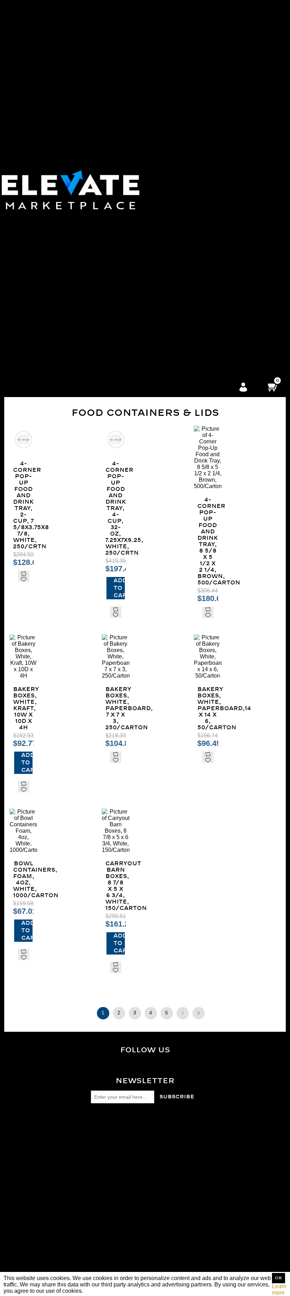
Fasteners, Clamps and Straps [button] (188, 304)
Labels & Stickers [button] (188, 222)
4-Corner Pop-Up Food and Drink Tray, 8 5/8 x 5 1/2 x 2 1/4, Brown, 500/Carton (207, 541)
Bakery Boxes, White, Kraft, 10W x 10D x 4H (23, 708)
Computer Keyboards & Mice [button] (188, 215)
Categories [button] (188, 5)
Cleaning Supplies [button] (188, 94)
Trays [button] (188, 49)
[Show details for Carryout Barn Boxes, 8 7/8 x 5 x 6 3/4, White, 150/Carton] (115, 831)
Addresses (94, 1242)
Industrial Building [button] (188, 355)
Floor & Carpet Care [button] (188, 88)
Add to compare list (23, 573)
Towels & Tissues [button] (188, 113)
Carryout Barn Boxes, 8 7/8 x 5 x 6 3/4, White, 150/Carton (115, 885)
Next (182, 1013)
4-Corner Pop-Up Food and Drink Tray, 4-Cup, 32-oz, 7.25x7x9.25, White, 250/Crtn (115, 508)
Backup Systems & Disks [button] (188, 260)
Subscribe (177, 1097)
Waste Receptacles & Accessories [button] (188, 81)
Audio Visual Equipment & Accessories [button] (188, 253)
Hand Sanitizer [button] (188, 375)
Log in (243, 387)
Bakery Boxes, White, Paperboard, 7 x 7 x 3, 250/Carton (115, 708)
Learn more (279, 1289)
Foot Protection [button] (188, 183)
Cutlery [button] (188, 43)
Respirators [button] (188, 177)
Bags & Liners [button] (188, 75)
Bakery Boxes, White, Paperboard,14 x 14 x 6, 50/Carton (207, 708)
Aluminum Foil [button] (188, 30)
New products (98, 1203)
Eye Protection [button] (188, 196)
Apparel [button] (188, 164)
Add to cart (119, 588)
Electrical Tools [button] (188, 298)
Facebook (151, 1062)
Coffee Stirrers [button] (188, 62)
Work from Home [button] (188, 324)
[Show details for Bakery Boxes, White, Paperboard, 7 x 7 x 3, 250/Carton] (115, 656)
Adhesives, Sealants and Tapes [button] (188, 279)
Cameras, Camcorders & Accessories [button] (188, 247)
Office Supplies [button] (188, 209)
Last (198, 1013)
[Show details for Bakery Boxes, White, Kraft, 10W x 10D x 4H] (23, 656)
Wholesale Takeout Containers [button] (188, 18)
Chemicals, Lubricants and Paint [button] (188, 285)
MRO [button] (188, 266)
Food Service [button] (188, 11)
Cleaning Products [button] (188, 100)
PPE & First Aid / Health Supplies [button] (188, 171)
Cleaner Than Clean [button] (188, 158)
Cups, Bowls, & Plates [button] (188, 37)
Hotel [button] (188, 362)
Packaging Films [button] (188, 132)
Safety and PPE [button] (188, 151)
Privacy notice (99, 1139)
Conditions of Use (103, 1146)
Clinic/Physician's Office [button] (188, 343)
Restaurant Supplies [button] (188, 368)
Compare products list (108, 1197)
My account (95, 1229)
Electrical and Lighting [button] (188, 292)
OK (278, 1278)
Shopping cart (98, 1248)
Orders (89, 1235)
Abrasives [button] (188, 273)
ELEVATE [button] (188, 336)
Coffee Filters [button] (188, 56)
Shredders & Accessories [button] (188, 241)
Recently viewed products (113, 1190)
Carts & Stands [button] (188, 120)
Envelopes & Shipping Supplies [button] (188, 228)
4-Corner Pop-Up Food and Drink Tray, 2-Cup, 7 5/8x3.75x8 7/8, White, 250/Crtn (23, 505)
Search (90, 1184)
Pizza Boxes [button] (188, 24)
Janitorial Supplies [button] (188, 69)
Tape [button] (188, 139)
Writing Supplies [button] (188, 234)
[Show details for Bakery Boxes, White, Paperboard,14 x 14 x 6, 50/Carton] (207, 656)
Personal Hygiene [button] (188, 190)
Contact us (94, 1158)
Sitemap (91, 1127)
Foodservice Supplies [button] (188, 311)
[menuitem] (188, 37)
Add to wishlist (23, 579)
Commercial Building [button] (188, 349)
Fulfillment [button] (188, 330)
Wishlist (91, 1254)
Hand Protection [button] (188, 202)
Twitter (150, 1068)
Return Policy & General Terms (120, 1133)
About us (92, 1152)
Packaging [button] (188, 126)
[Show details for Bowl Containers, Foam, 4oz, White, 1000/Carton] (23, 831)
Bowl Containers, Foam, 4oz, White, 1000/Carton (23, 879)
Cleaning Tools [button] (188, 107)
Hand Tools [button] (188, 317)
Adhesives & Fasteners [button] (188, 145)
